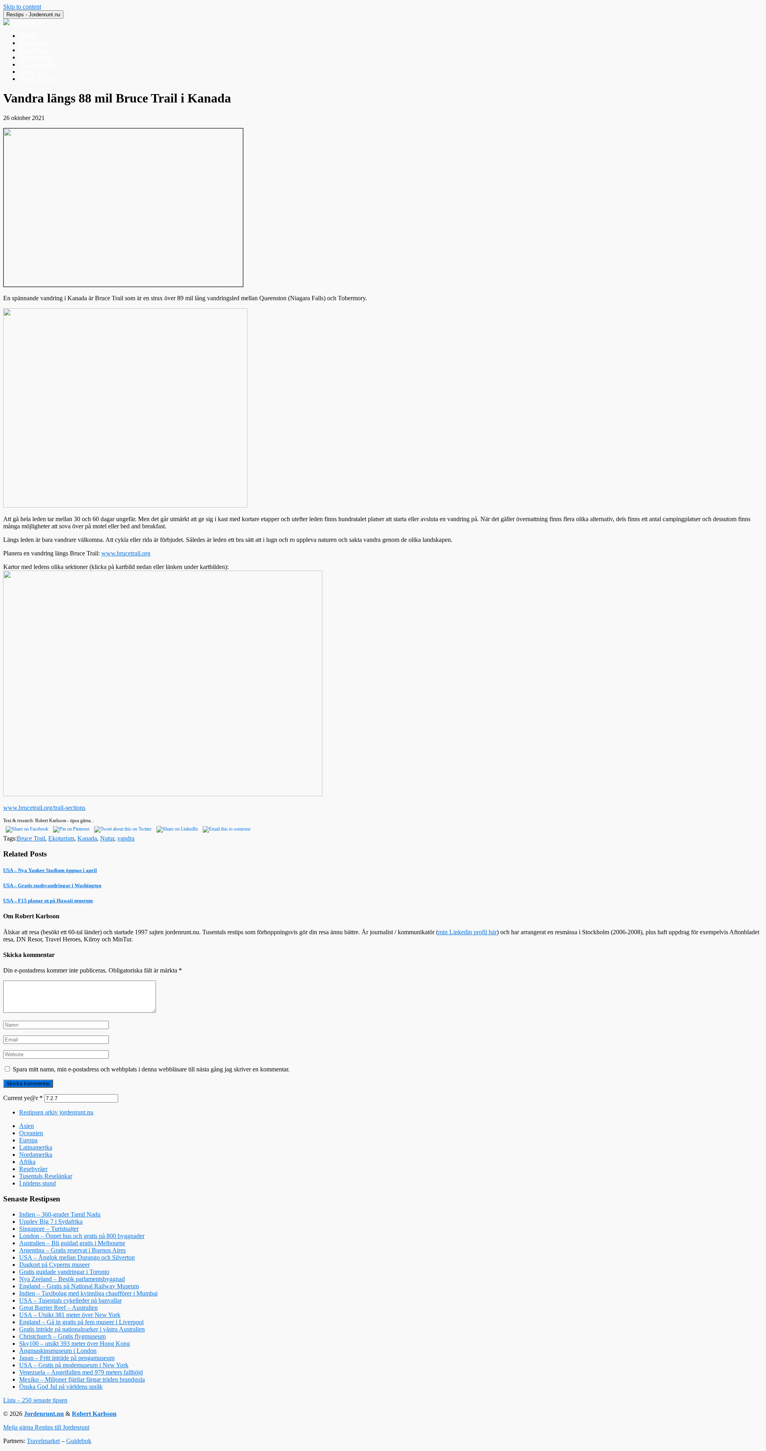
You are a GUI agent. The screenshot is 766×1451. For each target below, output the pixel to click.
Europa (28, 1140)
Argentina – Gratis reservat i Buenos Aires (72, 1250)
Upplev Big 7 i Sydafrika (51, 1221)
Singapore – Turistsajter (49, 1228)
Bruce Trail (31, 838)
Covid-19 (31, 71)
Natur (107, 838)
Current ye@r (23, 1098)
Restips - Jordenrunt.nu (33, 15)
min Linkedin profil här (467, 932)
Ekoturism (61, 838)
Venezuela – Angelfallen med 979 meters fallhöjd (81, 1372)
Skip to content (22, 6)
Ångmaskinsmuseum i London (58, 1350)
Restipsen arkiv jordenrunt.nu (56, 1112)
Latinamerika (35, 1147)
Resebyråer (33, 1169)
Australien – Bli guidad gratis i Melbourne (72, 1243)
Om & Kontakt (38, 78)
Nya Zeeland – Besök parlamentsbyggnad (72, 1279)
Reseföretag (34, 42)
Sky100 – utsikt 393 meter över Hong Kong (74, 1343)
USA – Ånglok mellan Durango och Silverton (77, 1257)
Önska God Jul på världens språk (61, 1386)
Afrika (27, 1161)
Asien (26, 1125)
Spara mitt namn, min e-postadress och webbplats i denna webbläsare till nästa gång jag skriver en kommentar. (151, 1069)
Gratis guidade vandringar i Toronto (64, 1271)
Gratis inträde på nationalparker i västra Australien (82, 1329)
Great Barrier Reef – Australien (58, 1307)
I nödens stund (37, 1183)
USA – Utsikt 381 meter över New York (69, 1314)
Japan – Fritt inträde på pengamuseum (67, 1358)
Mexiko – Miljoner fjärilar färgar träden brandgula (82, 1379)
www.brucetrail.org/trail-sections (44, 807)
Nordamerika (35, 1154)
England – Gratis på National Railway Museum (79, 1286)
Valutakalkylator (39, 64)
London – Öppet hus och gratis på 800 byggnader (81, 1235)
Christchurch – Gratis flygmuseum (62, 1336)
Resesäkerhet (35, 57)
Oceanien (31, 1133)
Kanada (87, 838)
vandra (125, 838)
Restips (28, 35)
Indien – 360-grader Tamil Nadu (60, 1214)
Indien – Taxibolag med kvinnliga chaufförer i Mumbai (88, 1293)
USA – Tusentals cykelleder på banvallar (70, 1300)
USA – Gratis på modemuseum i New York (73, 1365)
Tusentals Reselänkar (45, 1176)
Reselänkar (33, 50)
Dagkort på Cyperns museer (54, 1264)
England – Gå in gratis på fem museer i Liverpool (81, 1322)
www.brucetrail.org (125, 553)
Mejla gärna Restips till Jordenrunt (46, 1427)
